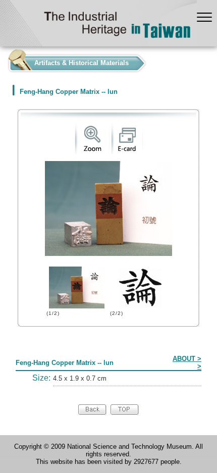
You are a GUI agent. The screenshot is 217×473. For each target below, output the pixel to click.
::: (3, 61)
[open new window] (92, 151)
